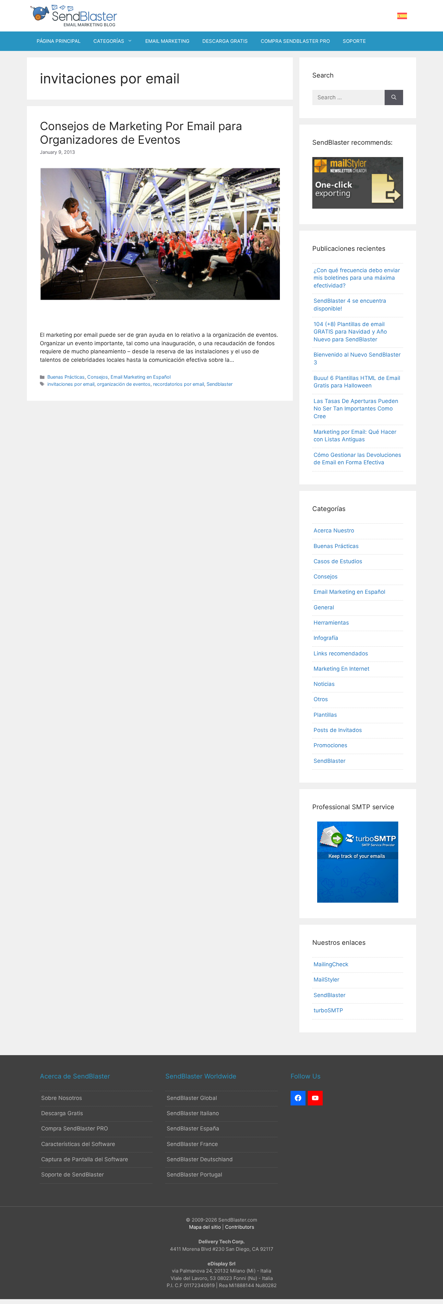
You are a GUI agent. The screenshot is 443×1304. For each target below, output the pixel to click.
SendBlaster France (192, 1144)
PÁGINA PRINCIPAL (58, 41)
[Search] (394, 97)
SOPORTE (354, 41)
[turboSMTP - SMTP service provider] (357, 900)
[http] (298, 1098)
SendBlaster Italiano (193, 1113)
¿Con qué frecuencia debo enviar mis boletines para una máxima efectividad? (357, 278)
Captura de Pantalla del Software (84, 1159)
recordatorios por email (178, 384)
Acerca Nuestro (334, 530)
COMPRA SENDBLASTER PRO (295, 41)
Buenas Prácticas (66, 377)
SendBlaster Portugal (194, 1174)
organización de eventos (123, 384)
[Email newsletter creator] (357, 206)
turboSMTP (328, 1010)
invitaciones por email (70, 384)
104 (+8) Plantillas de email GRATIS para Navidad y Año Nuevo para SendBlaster (350, 332)
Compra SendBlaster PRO (74, 1128)
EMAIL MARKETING (167, 41)
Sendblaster (220, 384)
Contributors (239, 1227)
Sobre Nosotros (61, 1098)
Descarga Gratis (62, 1113)
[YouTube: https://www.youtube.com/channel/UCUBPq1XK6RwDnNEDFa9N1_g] (315, 1098)
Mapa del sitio (205, 1227)
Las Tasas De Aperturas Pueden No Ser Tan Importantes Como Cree (356, 409)
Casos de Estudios (338, 561)
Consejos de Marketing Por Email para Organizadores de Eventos (141, 132)
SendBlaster (329, 761)
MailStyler (326, 979)
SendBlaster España (193, 1128)
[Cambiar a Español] (402, 16)
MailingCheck (331, 964)
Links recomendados (341, 653)
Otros (321, 699)
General (324, 607)
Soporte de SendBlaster (72, 1174)
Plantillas (325, 715)
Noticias (324, 684)
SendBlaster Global (192, 1098)
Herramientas (331, 622)
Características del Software (78, 1144)
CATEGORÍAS (108, 41)
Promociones (330, 745)
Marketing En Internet (341, 668)
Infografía (326, 638)
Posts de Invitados (338, 730)
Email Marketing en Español (141, 377)
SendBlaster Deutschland (200, 1159)
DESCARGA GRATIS (225, 41)
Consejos (97, 377)
